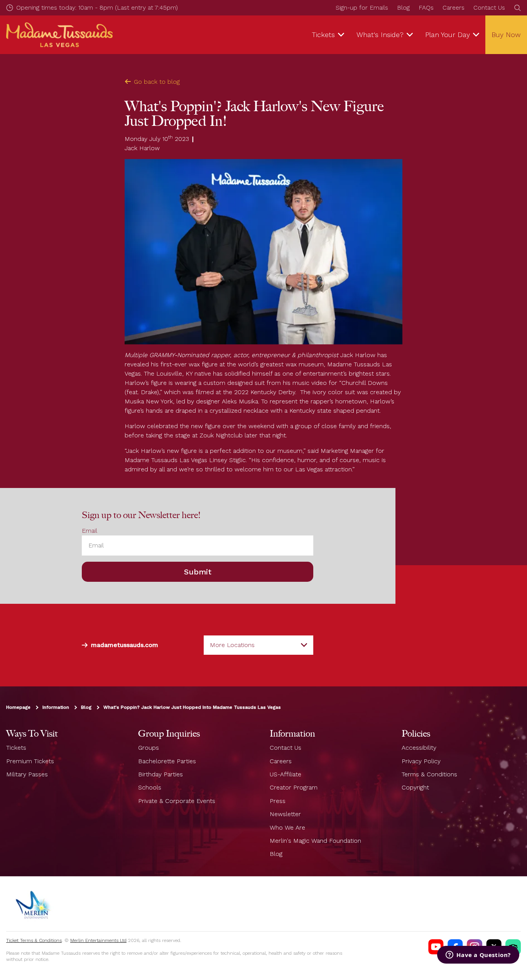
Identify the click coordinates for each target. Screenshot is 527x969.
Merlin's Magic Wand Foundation (315, 840)
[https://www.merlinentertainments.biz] (33, 903)
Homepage (18, 707)
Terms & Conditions (429, 774)
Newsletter (285, 814)
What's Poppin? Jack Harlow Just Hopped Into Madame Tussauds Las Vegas (192, 707)
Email (89, 530)
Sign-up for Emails (362, 7)
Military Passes (27, 774)
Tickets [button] (323, 34)
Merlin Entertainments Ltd (98, 940)
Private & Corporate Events (176, 801)
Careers (454, 7)
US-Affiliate (285, 774)
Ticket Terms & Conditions (34, 940)
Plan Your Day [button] (447, 34)
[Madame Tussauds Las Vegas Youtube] (436, 947)
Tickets (16, 747)
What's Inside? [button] (380, 34)
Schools (149, 787)
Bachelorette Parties (167, 761)
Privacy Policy (421, 761)
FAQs (426, 7)
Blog (403, 7)
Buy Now (506, 34)
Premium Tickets (30, 761)
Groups (148, 747)
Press (277, 801)
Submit (197, 571)
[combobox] (258, 645)
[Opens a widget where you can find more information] (478, 955)
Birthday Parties (160, 774)
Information (55, 707)
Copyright (415, 787)
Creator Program (294, 787)
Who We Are (287, 827)
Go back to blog (157, 81)
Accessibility (419, 747)
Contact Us (489, 7)
